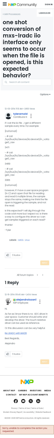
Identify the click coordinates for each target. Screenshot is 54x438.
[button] (31, 115)
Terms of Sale (37, 408)
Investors (36, 390)
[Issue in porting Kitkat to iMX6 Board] (42, 275)
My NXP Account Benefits (33, 394)
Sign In (49, 4)
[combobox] (27, 82)
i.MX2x (20, 240)
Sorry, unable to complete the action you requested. (24, 430)
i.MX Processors (12, 14)
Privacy (14, 408)
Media (47, 390)
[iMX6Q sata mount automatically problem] (37, 275)
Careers (22, 390)
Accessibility (29, 412)
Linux (27, 240)
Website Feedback (43, 412)
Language (44, 13)
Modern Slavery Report (12, 412)
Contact (11, 394)
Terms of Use (24, 408)
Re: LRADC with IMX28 (16, 333)
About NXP (9, 390)
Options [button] (44, 94)
